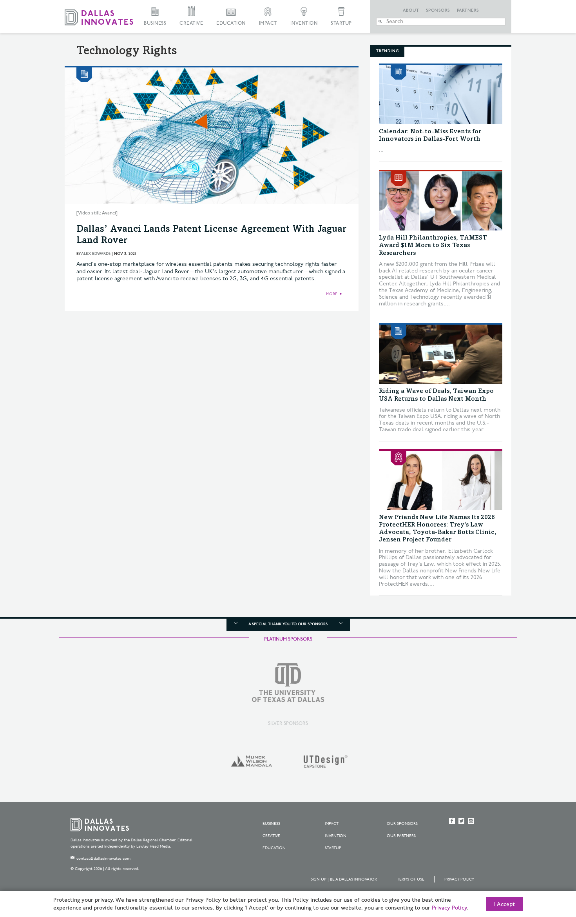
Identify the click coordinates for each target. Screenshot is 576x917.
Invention (304, 23)
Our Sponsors (402, 823)
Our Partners (401, 835)
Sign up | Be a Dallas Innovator (344, 879)
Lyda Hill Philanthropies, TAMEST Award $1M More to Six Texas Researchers (433, 245)
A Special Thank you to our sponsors (288, 624)
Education (231, 23)
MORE (331, 294)
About (411, 10)
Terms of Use (410, 879)
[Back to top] (545, 867)
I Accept (504, 904)
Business (155, 23)
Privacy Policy (459, 879)
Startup (341, 23)
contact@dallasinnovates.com (103, 858)
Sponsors (438, 10)
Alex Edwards (95, 253)
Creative (191, 23)
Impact (268, 23)
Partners (468, 10)
